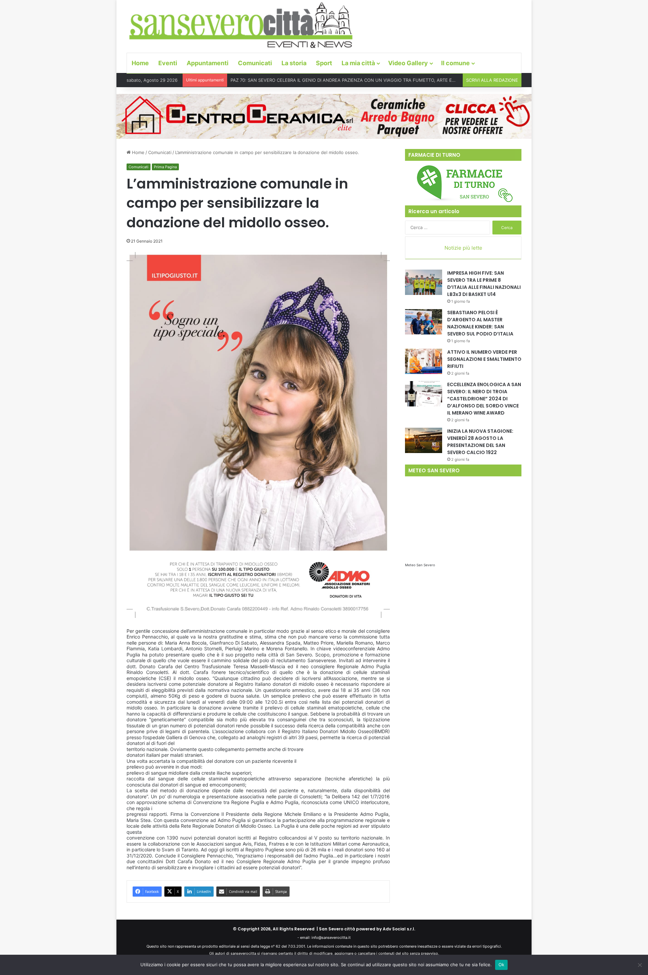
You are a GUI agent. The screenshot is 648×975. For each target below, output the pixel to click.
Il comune (455, 63)
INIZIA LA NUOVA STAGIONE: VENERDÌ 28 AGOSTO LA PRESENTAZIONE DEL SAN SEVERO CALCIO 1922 (480, 442)
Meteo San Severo (420, 565)
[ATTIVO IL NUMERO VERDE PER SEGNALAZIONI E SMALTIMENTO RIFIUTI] (423, 361)
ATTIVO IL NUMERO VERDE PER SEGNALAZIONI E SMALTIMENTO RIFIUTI (484, 359)
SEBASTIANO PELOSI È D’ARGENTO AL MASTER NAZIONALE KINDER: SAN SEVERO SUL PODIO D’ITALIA (480, 323)
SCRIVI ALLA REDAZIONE (492, 80)
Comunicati (255, 63)
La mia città (358, 63)
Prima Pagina (165, 167)
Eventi (167, 63)
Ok (501, 964)
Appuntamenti (207, 63)
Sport (324, 63)
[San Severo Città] (241, 25)
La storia (293, 63)
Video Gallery (408, 63)
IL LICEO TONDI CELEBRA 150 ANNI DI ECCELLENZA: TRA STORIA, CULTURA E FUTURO (322, 80)
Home (140, 63)
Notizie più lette (463, 248)
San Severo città (337, 929)
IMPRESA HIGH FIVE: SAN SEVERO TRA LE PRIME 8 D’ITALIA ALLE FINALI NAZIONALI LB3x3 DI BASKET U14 (484, 284)
